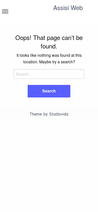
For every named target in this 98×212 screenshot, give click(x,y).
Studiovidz (59, 114)
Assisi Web (68, 7)
